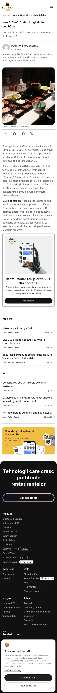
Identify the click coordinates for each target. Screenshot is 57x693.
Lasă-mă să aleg (12, 670)
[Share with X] (31, 134)
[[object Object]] (28, 441)
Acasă (5, 15)
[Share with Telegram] (23, 134)
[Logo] (8, 6)
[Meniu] (51, 7)
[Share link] (6, 134)
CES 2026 (17, 149)
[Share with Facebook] (14, 134)
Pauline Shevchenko (24, 45)
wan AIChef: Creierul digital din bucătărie (29, 15)
